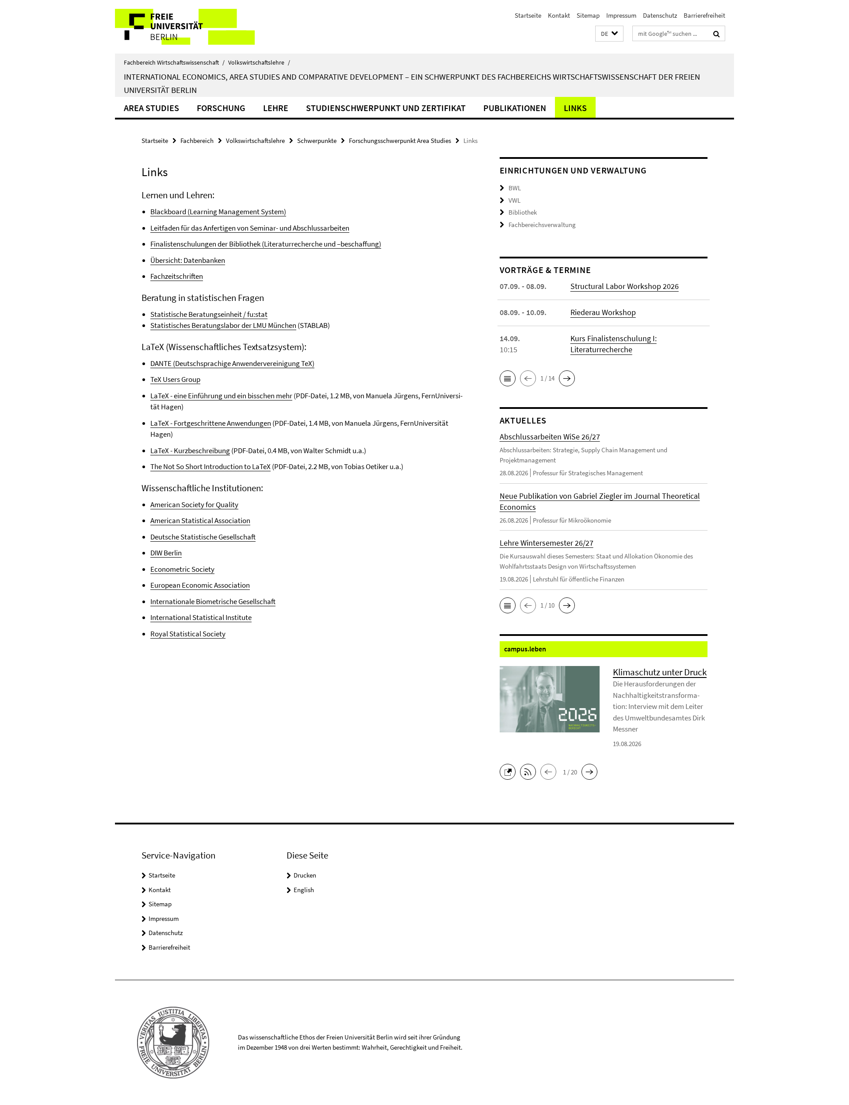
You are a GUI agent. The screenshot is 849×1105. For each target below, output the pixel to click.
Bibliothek (523, 212)
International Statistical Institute (201, 617)
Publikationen (514, 107)
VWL (514, 200)
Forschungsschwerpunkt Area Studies (400, 140)
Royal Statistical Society (188, 634)
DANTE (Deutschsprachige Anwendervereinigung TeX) (232, 363)
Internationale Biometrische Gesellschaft (212, 601)
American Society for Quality (194, 504)
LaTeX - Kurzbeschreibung (190, 450)
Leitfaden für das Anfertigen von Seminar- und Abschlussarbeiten (249, 228)
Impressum (621, 15)
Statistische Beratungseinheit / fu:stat (209, 314)
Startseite (528, 15)
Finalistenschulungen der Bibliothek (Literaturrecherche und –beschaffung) (265, 244)
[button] (609, 34)
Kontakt (559, 15)
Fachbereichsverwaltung (542, 224)
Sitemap (588, 15)
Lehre (275, 107)
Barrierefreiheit (704, 15)
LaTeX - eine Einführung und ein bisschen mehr (221, 395)
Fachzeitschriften (176, 276)
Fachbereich (197, 140)
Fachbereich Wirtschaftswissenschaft (174, 62)
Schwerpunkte (317, 140)
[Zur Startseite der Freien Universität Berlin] (189, 27)
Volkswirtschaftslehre (259, 62)
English (304, 890)
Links (575, 107)
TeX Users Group (175, 379)
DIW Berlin (166, 553)
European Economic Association (200, 585)
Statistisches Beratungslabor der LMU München (223, 325)
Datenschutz (660, 15)
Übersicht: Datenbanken (187, 260)
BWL (515, 188)
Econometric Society (182, 569)
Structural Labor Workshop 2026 (624, 286)
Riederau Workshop (603, 312)
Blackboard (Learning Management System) (218, 211)
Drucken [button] (305, 875)
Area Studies (151, 107)
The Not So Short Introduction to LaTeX (210, 466)
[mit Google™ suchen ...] (716, 34)
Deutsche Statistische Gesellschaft (203, 537)
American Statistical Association (200, 520)
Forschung (221, 107)
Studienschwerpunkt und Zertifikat (386, 107)
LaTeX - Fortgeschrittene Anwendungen (210, 423)
